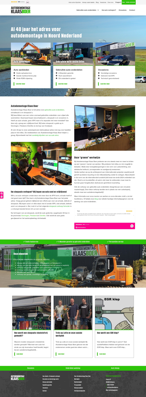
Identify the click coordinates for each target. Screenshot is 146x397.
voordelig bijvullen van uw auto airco (45, 135)
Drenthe (42, 215)
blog (96, 199)
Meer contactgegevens (112, 390)
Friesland (33, 215)
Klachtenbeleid (78, 382)
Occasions (123, 10)
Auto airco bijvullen (75, 2)
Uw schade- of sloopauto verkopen (51, 376)
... (36, 350)
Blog (97, 2)
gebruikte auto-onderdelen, (55, 110)
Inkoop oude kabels (88, 2)
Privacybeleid (77, 385)
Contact (132, 10)
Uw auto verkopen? (109, 10)
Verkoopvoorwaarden (79, 391)
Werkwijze (77, 379)
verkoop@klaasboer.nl (112, 387)
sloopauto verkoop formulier (59, 206)
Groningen (25, 215)
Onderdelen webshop (73, 368)
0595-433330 (128, 2)
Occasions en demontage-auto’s (51, 379)
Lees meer (20, 354)
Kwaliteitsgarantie (47, 385)
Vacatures (103, 2)
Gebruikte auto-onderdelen (86, 10)
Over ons (110, 2)
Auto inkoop (115, 368)
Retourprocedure (78, 388)
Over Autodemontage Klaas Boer (82, 376)
